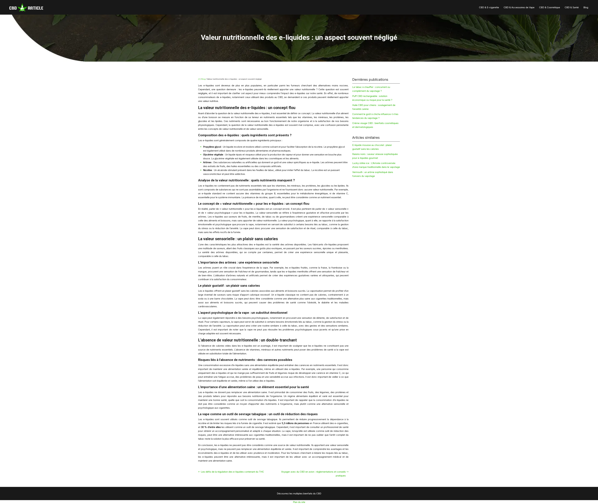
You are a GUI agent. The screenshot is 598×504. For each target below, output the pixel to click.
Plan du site (299, 502)
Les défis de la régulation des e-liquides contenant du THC (232, 471)
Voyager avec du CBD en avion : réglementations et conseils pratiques (313, 473)
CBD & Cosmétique (549, 7)
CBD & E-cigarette (489, 7)
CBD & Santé (572, 7)
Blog (585, 7)
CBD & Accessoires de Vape (519, 7)
